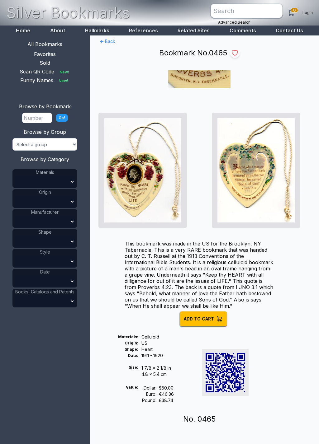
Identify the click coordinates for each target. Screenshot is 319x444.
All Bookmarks (44, 44)
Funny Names (44, 80)
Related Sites (194, 30)
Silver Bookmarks (68, 12)
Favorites (45, 54)
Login (307, 12)
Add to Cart (199, 318)
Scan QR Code (44, 71)
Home (23, 30)
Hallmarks (97, 30)
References (143, 30)
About (57, 30)
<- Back (107, 41)
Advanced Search (234, 22)
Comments (243, 30)
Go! (62, 117)
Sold (45, 63)
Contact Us (289, 30)
